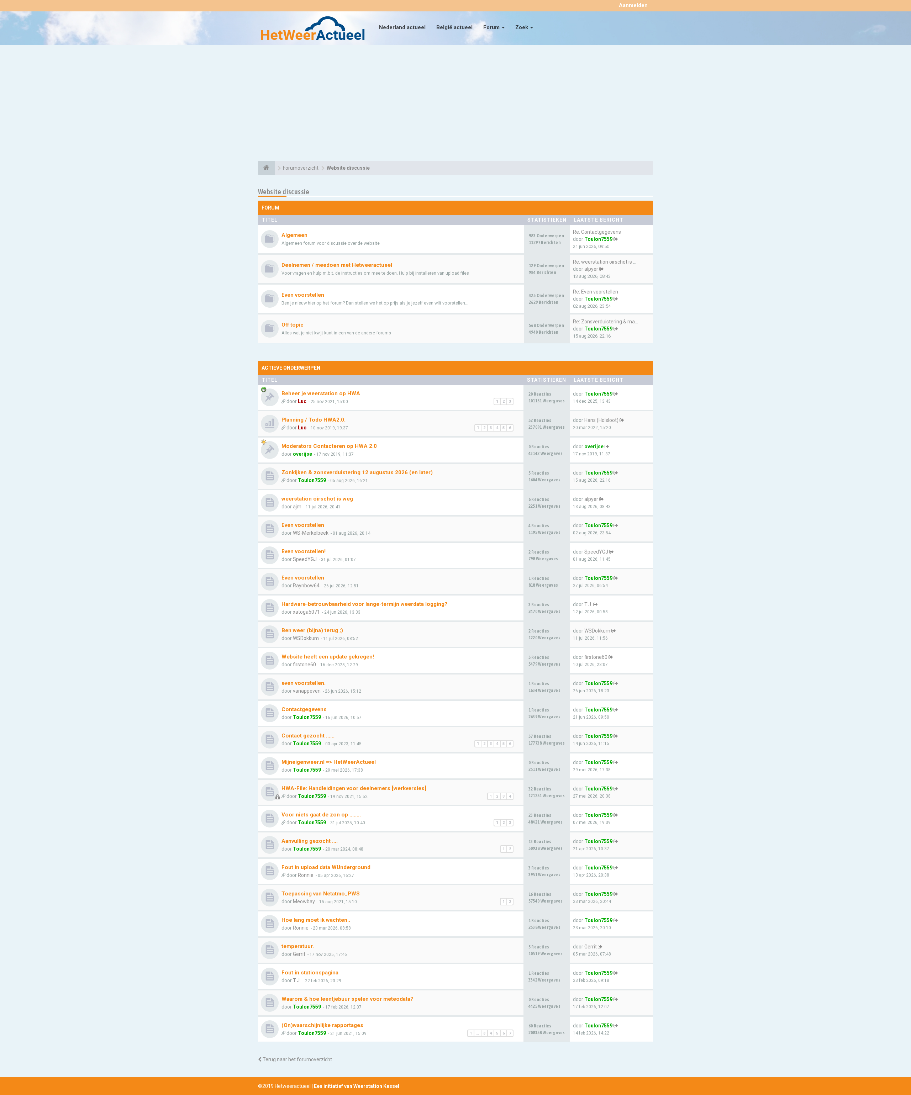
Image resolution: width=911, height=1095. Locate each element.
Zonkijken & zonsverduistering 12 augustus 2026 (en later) (357, 472)
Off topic (292, 325)
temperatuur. (297, 946)
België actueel (454, 27)
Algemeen (294, 235)
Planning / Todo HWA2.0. (313, 420)
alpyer (591, 269)
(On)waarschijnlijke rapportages (322, 1025)
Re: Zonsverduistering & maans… (609, 321)
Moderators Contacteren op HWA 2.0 (329, 446)
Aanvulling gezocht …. (309, 841)
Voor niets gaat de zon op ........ (321, 814)
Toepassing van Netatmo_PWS (320, 893)
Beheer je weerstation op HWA (320, 393)
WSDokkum (306, 638)
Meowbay (304, 901)
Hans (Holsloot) (601, 420)
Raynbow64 (306, 585)
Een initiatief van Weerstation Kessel (356, 1086)
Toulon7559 (598, 239)
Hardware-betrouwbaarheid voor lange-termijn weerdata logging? (364, 604)
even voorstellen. (303, 683)
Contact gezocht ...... (308, 735)
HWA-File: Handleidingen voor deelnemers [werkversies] (353, 788)
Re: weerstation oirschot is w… (606, 262)
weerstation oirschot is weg (317, 499)
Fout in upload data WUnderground (325, 867)
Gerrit (299, 954)
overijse (302, 454)
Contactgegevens (304, 709)
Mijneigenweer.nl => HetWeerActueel (328, 762)
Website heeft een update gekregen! (327, 657)
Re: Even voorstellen (595, 292)
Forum (492, 27)
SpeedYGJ (305, 559)
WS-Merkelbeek (310, 533)
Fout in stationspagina (309, 972)
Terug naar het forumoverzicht (297, 1059)
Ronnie (306, 875)
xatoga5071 (306, 612)
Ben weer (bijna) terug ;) (312, 630)
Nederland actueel (402, 27)
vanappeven (307, 691)
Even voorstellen (302, 295)
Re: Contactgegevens (597, 232)
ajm (297, 506)
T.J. (588, 604)
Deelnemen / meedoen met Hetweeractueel (336, 265)
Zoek (522, 27)
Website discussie (284, 191)
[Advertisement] (455, 104)
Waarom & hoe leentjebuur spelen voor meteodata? (347, 999)
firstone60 (304, 664)
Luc (302, 401)
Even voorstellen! (303, 551)
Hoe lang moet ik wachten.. (315, 920)
